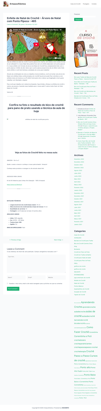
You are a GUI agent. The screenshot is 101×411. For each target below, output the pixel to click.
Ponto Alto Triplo (87, 371)
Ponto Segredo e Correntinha (89, 392)
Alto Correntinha (77, 302)
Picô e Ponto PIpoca (91, 364)
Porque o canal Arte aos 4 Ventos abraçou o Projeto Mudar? (87, 127)
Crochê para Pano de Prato (82, 260)
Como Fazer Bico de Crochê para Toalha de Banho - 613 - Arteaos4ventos (86, 143)
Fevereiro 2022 (78, 187)
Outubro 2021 (78, 199)
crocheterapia (80, 351)
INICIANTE (77, 272)
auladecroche (80, 311)
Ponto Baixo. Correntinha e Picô (82, 378)
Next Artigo (58, 239)
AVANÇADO (77, 238)
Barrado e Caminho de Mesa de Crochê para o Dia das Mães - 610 (87, 134)
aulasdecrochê (88, 316)
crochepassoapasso (82, 347)
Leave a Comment (12, 24)
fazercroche (94, 360)
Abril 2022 (77, 182)
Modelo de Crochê (79, 280)
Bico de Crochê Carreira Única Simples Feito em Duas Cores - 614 (87, 124)
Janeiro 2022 (78, 190)
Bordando (77, 249)
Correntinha (93, 332)
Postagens (86, 4)
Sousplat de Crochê (80, 292)
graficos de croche (79, 266)
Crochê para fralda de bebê (82, 257)
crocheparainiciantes (83, 344)
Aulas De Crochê (79, 235)
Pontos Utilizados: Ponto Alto (80, 395)
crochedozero (80, 340)
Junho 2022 (77, 176)
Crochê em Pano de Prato (82, 252)
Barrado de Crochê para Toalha (83, 240)
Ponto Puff (87, 390)
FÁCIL (76, 263)
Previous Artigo (15, 239)
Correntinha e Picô (83, 336)
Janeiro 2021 (78, 224)
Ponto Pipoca (91, 387)
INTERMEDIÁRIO (79, 275)
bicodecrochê (79, 323)
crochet (94, 347)
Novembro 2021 (79, 196)
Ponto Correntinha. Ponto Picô (90, 385)
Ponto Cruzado (77, 387)
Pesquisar (77, 14)
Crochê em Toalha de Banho (82, 255)
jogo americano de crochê (82, 277)
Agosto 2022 (78, 170)
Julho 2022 (77, 173)
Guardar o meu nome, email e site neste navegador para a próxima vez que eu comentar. (35, 283)
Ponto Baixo (90, 375)
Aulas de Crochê (75, 4)
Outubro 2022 (78, 165)
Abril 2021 (77, 216)
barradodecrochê (81, 320)
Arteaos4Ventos (18, 4)
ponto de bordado (84, 387)
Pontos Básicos (78, 286)
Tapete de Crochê (79, 294)
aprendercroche (89, 307)
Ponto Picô (82, 398)
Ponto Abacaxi (77, 367)
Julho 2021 (77, 207)
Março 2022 (78, 184)
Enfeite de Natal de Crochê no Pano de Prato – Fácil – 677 (86, 110)
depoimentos (88, 360)
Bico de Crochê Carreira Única (83, 243)
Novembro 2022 (79, 162)
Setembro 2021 (78, 201)
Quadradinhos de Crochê (81, 289)
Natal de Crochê (79, 283)
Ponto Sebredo (92, 390)
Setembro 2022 (79, 167)
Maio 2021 (77, 213)
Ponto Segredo (78, 392)
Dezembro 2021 (79, 193)
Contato (94, 4)
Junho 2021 (77, 210)
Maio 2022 (77, 179)
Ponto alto (85, 367)
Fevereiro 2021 (78, 221)
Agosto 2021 (78, 204)
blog (75, 246)
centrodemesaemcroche (80, 327)
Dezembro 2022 (79, 159)
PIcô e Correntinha (80, 364)
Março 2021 (77, 219)
